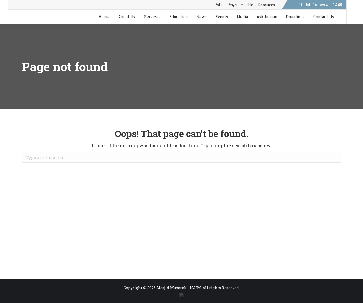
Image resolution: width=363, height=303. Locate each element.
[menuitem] (218, 4)
